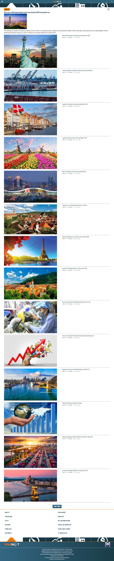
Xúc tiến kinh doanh (64, 521)
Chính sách (8, 529)
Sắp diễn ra (8, 533)
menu (2, 1)
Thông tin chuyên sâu (64, 525)
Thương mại (8, 517)
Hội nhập (7, 525)
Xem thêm (57, 506)
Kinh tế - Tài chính (67, 37)
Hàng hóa (61, 517)
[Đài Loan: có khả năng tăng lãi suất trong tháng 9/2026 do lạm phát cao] (15, 28)
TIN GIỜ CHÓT (34, 6)
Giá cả (6, 521)
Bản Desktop (63, 533)
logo (57, 1)
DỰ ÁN (80, 6)
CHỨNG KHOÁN (102, 6)
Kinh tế (7, 9)
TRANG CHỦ (11, 6)
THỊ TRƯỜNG (57, 6)
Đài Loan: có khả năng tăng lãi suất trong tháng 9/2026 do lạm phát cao (27, 12)
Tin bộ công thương (64, 529)
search (112, 1)
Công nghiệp (62, 512)
